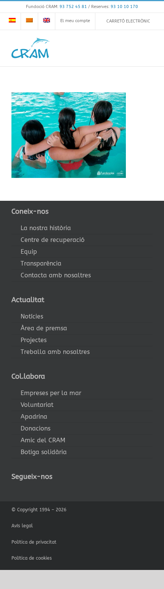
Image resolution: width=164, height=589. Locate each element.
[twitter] (26, 491)
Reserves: (114, 6)
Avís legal (22, 525)
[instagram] (38, 491)
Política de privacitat (33, 542)
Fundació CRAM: (56, 6)
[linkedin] (62, 491)
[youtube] (50, 491)
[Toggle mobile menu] (149, 48)
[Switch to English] (46, 21)
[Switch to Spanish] (12, 21)
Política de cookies (31, 558)
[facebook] (13, 491)
